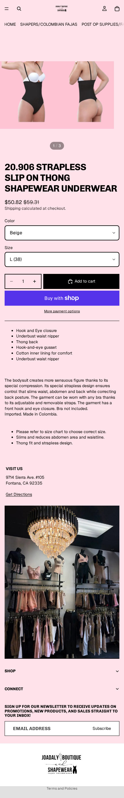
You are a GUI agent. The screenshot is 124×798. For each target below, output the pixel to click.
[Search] (19, 8)
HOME (10, 24)
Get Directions (19, 494)
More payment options (62, 311)
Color (10, 220)
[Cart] (117, 8)
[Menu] (6, 8)
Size (9, 247)
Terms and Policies (62, 788)
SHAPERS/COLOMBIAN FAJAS (48, 24)
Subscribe (102, 728)
